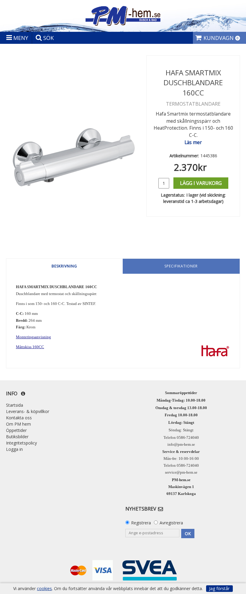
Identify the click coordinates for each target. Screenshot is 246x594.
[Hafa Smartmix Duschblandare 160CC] (74, 152)
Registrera (141, 523)
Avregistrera (171, 523)
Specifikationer (181, 266)
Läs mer (193, 142)
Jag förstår (219, 588)
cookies (44, 588)
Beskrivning (64, 266)
